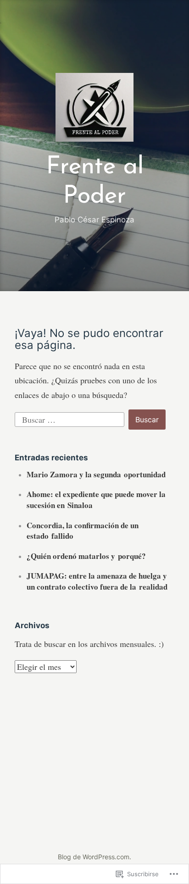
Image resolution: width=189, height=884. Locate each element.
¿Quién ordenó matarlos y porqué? (86, 556)
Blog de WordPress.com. (94, 857)
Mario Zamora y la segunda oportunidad (96, 474)
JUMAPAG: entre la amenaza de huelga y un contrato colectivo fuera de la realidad (97, 581)
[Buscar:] (71, 418)
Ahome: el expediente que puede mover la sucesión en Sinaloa (96, 499)
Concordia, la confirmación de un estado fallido (83, 530)
